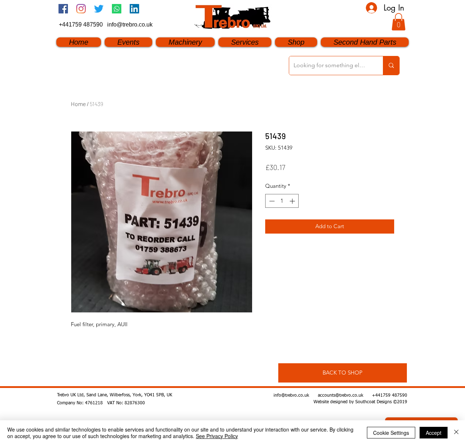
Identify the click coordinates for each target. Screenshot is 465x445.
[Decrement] (271, 201)
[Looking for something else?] (391, 65)
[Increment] (293, 201)
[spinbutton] (282, 201)
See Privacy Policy (217, 436)
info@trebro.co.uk (130, 24)
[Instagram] (81, 8)
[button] (398, 22)
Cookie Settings (391, 432)
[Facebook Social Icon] (63, 8)
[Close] (456, 432)
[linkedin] (134, 8)
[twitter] (99, 8)
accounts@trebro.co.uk (340, 395)
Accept (433, 432)
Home (78, 103)
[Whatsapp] (116, 8)
